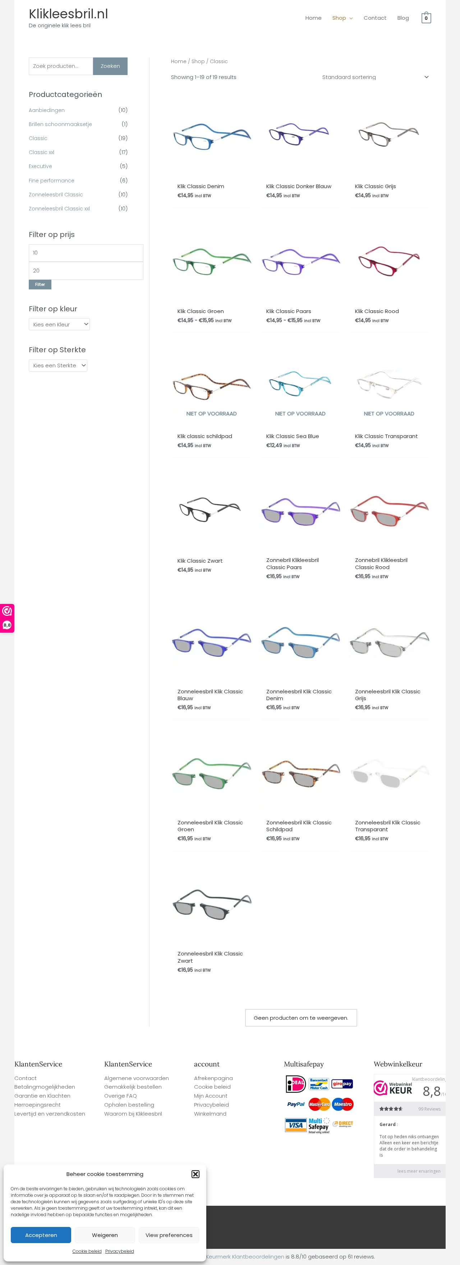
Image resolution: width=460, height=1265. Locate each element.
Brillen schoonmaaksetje (60, 124)
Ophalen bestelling (129, 1104)
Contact (25, 1078)
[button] (195, 1174)
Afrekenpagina (213, 1078)
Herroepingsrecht (37, 1104)
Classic (38, 138)
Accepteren (41, 1235)
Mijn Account (210, 1095)
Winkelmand (210, 1113)
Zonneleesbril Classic (56, 194)
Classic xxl (41, 152)
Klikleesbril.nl (68, 14)
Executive (40, 166)
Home (179, 61)
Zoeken (110, 66)
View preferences (169, 1235)
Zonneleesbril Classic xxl (59, 208)
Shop (198, 61)
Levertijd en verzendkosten (49, 1113)
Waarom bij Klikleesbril (133, 1113)
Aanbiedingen (47, 110)
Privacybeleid (119, 1251)
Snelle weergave (212, 171)
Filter (40, 284)
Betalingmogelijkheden (44, 1086)
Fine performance (51, 180)
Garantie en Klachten (42, 1095)
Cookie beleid (87, 1251)
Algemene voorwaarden (136, 1078)
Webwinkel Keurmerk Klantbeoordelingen (230, 1256)
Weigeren (105, 1235)
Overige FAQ (120, 1095)
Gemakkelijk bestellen (133, 1086)
